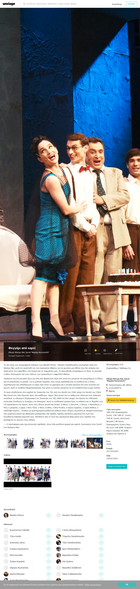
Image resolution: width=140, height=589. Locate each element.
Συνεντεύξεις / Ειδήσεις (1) (118, 368)
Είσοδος (131, 4)
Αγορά (122, 400)
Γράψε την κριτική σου (117, 466)
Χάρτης (112, 391)
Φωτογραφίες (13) (114, 364)
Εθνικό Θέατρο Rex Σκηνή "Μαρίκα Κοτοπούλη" (118, 380)
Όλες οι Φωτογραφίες (92, 435)
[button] (117, 3)
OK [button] (127, 585)
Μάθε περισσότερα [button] (93, 585)
